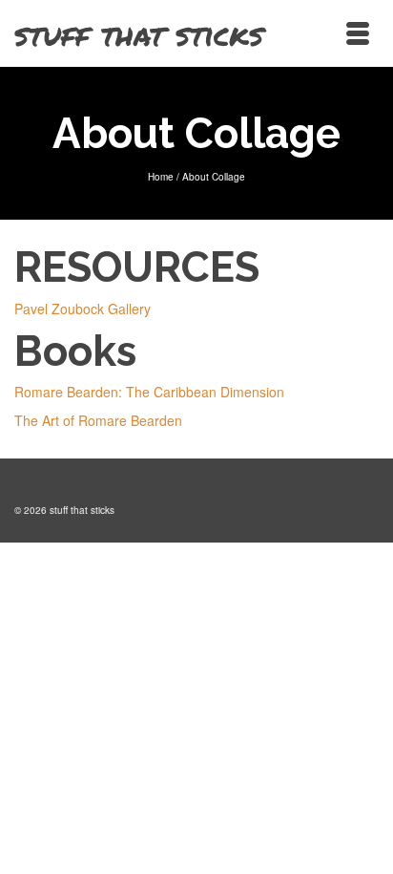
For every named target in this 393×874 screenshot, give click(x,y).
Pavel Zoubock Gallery (82, 308)
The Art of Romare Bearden (98, 420)
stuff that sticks (138, 33)
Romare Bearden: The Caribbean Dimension (149, 391)
